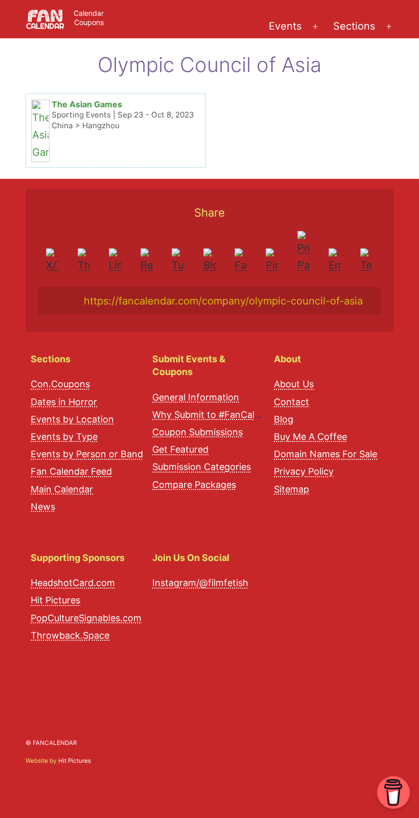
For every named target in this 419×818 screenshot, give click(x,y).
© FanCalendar (51, 742)
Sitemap (291, 489)
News (43, 506)
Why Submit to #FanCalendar (216, 414)
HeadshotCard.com (73, 582)
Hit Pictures (55, 600)
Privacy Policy (304, 471)
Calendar (89, 13)
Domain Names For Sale (325, 454)
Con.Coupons (60, 384)
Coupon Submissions (197, 432)
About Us (294, 384)
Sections (354, 26)
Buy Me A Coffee (310, 436)
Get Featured (180, 449)
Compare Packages (194, 484)
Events (285, 26)
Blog (283, 419)
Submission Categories (201, 466)
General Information (195, 397)
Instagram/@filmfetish (200, 582)
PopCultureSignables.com (86, 618)
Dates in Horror (64, 401)
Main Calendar (62, 489)
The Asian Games (87, 104)
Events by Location (72, 419)
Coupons (89, 22)
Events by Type (64, 436)
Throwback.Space (70, 635)
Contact (291, 401)
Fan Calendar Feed (71, 471)
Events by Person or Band (87, 454)
